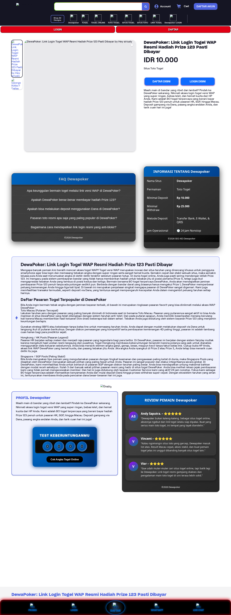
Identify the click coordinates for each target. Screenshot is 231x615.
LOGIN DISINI (198, 81)
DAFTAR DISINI (161, 81)
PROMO (32, 610)
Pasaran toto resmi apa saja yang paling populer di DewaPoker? (73, 218)
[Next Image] (133, 96)
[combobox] (98, 6)
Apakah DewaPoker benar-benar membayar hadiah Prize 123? (73, 200)
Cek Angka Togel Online (65, 459)
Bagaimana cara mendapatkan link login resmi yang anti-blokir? (73, 227)
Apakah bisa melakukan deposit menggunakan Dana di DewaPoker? (73, 209)
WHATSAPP (157, 610)
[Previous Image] (27, 96)
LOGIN (58, 29)
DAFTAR (173, 29)
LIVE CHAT (198, 610)
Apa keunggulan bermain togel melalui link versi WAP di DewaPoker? (73, 190)
